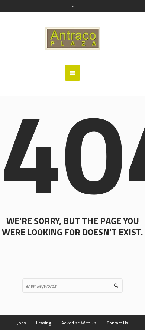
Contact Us (117, 322)
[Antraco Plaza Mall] (72, 38)
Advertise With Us (78, 322)
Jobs (21, 322)
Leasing (43, 322)
